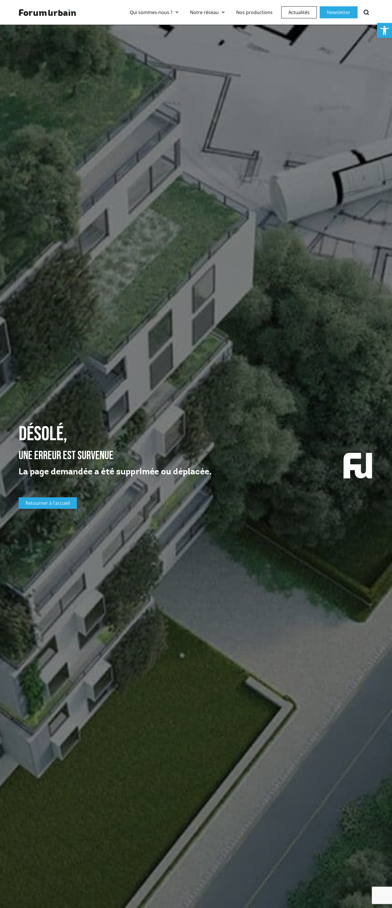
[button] (384, 30)
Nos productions (254, 12)
